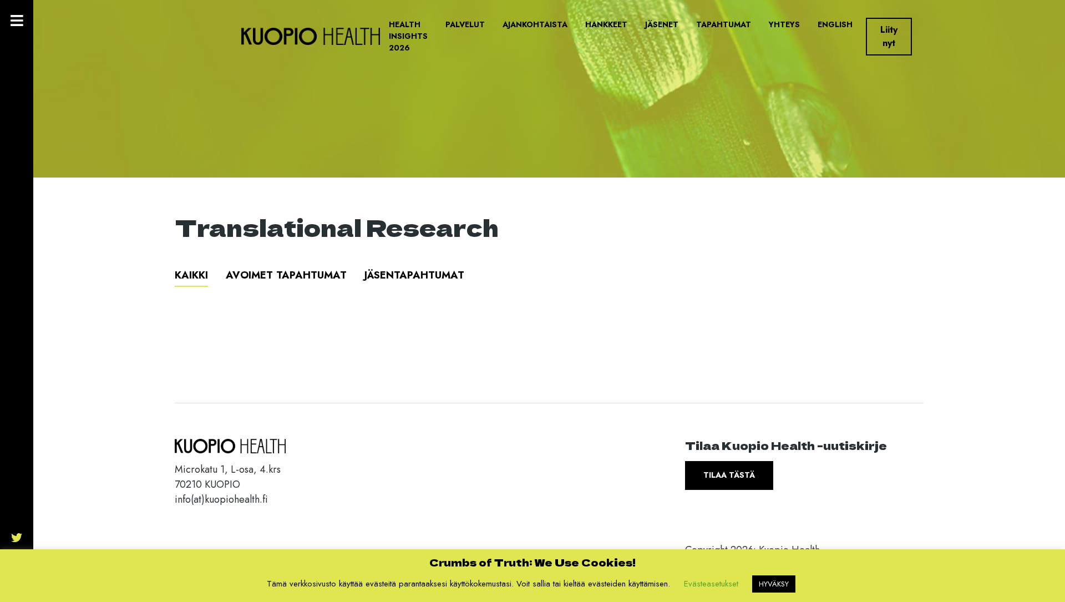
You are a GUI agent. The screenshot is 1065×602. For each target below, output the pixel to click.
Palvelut (465, 24)
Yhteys (784, 24)
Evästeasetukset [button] (711, 584)
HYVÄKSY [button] (774, 584)
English (835, 24)
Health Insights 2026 (408, 36)
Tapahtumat (723, 24)
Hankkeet (606, 24)
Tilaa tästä (729, 474)
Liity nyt (888, 36)
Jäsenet (661, 24)
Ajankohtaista (535, 24)
